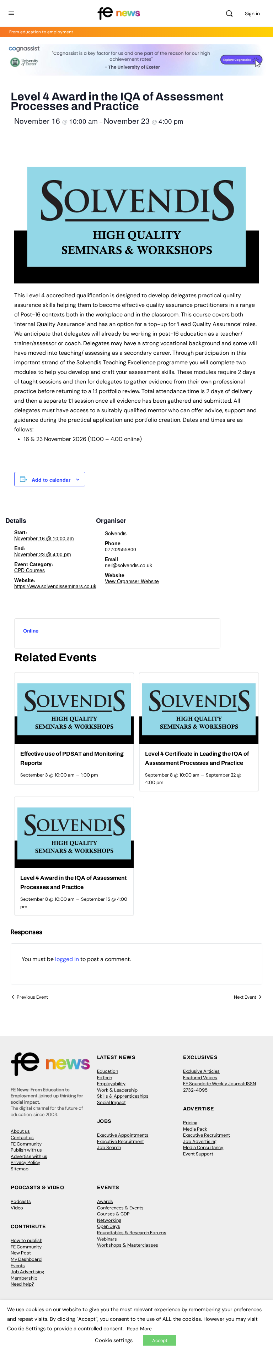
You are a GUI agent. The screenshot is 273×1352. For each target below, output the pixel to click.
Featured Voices (200, 1078)
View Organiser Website (132, 581)
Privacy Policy (25, 1162)
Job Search (109, 1147)
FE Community (26, 1144)
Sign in (252, 13)
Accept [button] (159, 1340)
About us (20, 1131)
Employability (111, 1084)
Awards (105, 1201)
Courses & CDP (113, 1214)
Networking (109, 1220)
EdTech (104, 1078)
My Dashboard (26, 1259)
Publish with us (26, 1150)
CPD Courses (29, 570)
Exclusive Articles (201, 1071)
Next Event (245, 997)
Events (18, 1266)
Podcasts (21, 1201)
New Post (21, 1253)
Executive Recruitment (120, 1141)
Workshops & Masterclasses (127, 1245)
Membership (24, 1278)
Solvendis (116, 533)
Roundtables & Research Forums (131, 1233)
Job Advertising (199, 1141)
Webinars (107, 1239)
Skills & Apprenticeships (123, 1096)
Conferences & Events (120, 1208)
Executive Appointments (123, 1135)
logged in (67, 959)
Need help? (22, 1284)
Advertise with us (29, 1156)
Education (107, 1071)
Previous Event (32, 997)
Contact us (22, 1138)
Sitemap (19, 1169)
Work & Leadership (117, 1090)
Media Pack (195, 1129)
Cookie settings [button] (114, 1340)
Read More (139, 1328)
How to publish (26, 1240)
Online (30, 631)
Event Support (198, 1154)
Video (17, 1208)
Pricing (190, 1123)
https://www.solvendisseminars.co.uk (55, 586)
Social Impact (111, 1102)
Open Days (108, 1226)
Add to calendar (51, 479)
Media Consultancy (203, 1147)
